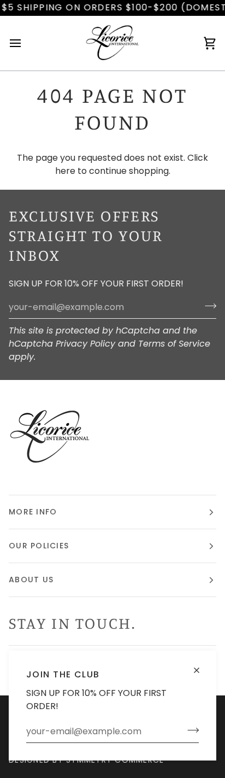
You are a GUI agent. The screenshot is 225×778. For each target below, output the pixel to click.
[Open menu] (25, 43)
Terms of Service (174, 343)
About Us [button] (31, 579)
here (65, 171)
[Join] (190, 730)
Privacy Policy (85, 343)
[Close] (201, 666)
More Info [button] (33, 511)
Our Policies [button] (39, 545)
